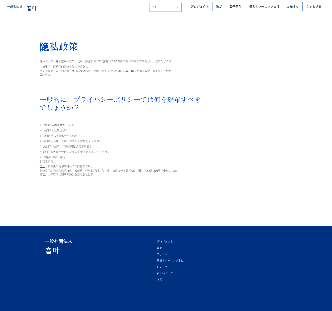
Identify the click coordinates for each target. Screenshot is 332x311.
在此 (42, 166)
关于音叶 (162, 254)
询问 (159, 279)
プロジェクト (165, 241)
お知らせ (162, 267)
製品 (159, 247)
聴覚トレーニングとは (170, 260)
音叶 (32, 8)
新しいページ (165, 273)
